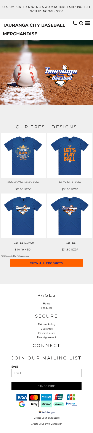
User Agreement (46, 337)
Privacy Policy (46, 333)
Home (46, 303)
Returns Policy (46, 324)
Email (14, 367)
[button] (81, 23)
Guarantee (47, 328)
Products (46, 308)
